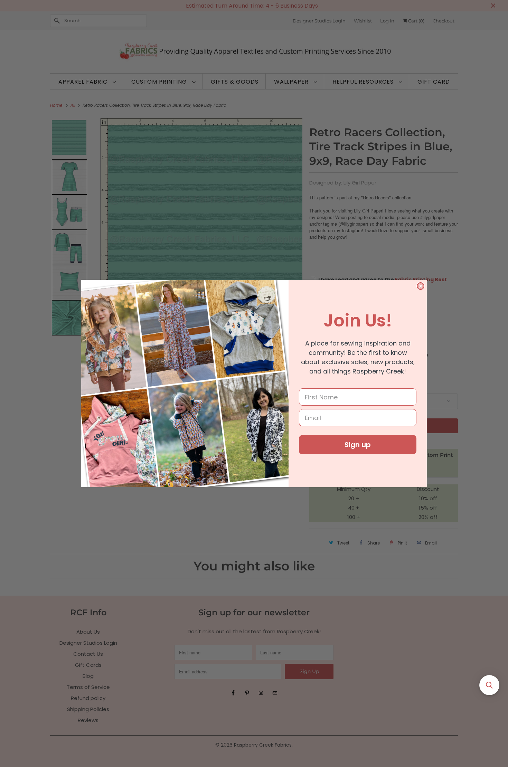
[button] (489, 685)
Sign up (358, 444)
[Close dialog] (420, 286)
